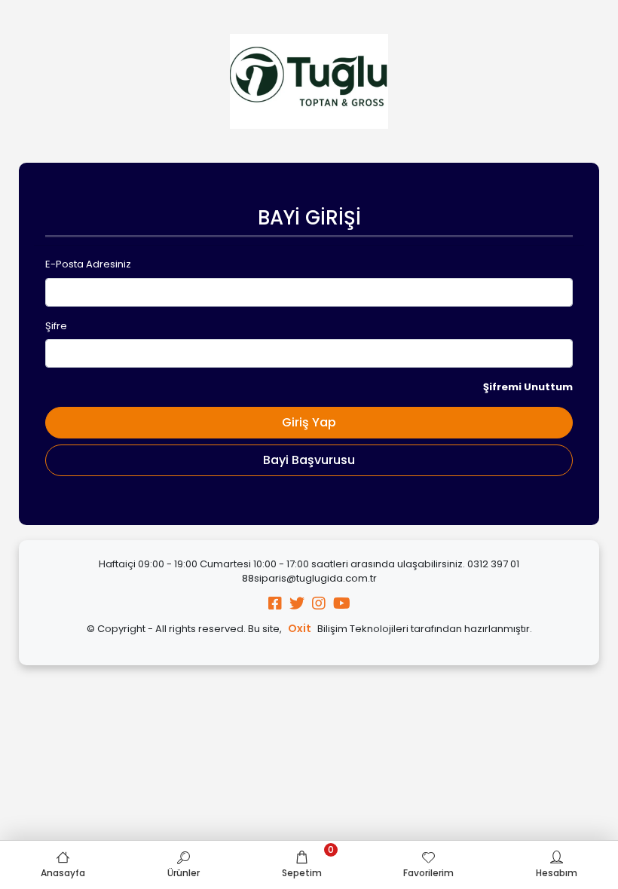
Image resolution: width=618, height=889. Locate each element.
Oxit (299, 628)
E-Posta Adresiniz (88, 264)
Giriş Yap (309, 422)
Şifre (56, 326)
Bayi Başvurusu (309, 460)
